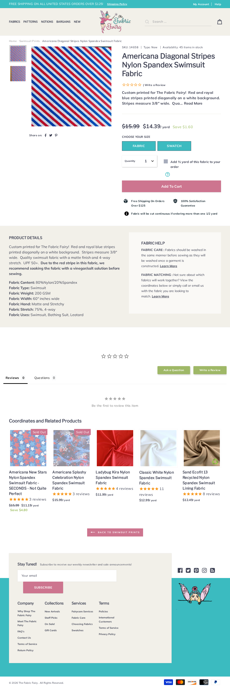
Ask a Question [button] (174, 370)
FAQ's (21, 631)
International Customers (106, 619)
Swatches (78, 630)
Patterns (30, 21)
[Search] (147, 21)
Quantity (130, 161)
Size (147, 136)
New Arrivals (52, 611)
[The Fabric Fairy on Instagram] (204, 570)
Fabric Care (78, 617)
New (77, 21)
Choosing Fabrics (82, 624)
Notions (47, 21)
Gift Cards (51, 630)
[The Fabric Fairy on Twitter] (188, 570)
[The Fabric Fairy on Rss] (212, 570)
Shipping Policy (117, 4)
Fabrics (14, 21)
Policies (103, 611)
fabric (139, 146)
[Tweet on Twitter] (51, 135)
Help (218, 4)
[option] (71, 86)
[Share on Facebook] (45, 135)
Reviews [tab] (12, 378)
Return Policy (25, 650)
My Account (201, 4)
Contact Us (24, 637)
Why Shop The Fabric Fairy (26, 613)
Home (13, 41)
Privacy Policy (107, 634)
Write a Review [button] (210, 370)
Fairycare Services (82, 611)
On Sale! (50, 624)
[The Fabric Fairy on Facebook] (180, 570)
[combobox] (178, 21)
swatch (174, 146)
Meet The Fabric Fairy (27, 623)
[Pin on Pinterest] (56, 135)
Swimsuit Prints (29, 41)
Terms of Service (27, 644)
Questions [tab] (42, 378)
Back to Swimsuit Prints (118, 532)
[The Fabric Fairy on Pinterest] (196, 570)
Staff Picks (51, 617)
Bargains (63, 21)
